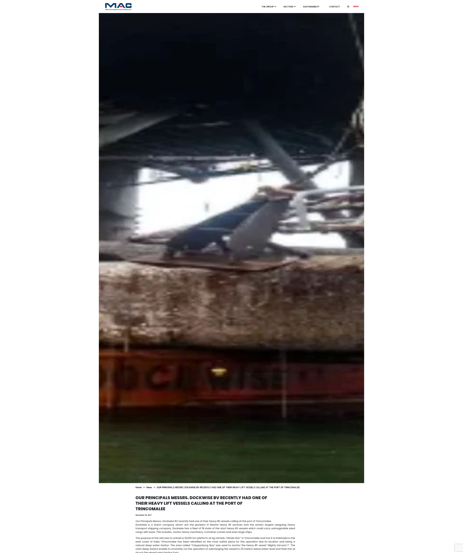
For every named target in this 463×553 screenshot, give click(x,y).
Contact (334, 6)
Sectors (288, 6)
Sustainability (311, 6)
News (149, 487)
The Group (268, 6)
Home (139, 487)
